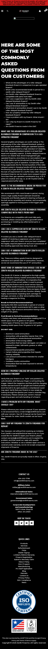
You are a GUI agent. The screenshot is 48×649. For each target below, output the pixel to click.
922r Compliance (24, 580)
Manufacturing (24, 566)
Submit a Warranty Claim (24, 559)
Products (24, 543)
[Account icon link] (40, 11)
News (24, 582)
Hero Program (24, 564)
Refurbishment (24, 548)
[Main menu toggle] (2, 11)
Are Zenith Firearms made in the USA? (21, 126)
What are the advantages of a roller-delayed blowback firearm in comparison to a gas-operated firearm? (26, 85)
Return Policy (24, 562)
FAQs (24, 550)
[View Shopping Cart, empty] (45, 11)
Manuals (24, 573)
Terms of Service (26, 640)
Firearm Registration (24, 557)
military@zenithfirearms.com (24, 487)
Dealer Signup (24, 553)
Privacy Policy (24, 578)
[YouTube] (26, 523)
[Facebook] (16, 523)
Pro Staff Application (24, 569)
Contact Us (24, 576)
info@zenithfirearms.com (35, 412)
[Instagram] (31, 523)
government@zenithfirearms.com (24, 500)
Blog (24, 571)
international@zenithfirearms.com (24, 494)
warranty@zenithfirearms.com (19, 438)
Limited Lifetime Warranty (24, 555)
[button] (8, 11)
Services (24, 546)
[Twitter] (21, 523)
